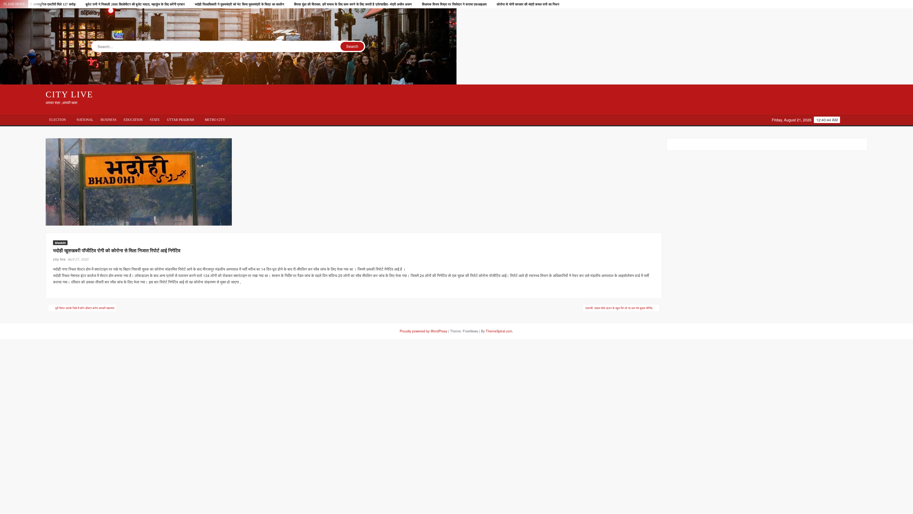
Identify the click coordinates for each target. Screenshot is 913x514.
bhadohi (60, 243)
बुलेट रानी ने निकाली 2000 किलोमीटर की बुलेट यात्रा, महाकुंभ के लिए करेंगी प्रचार (135, 4)
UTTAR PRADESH (180, 120)
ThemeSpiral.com (499, 331)
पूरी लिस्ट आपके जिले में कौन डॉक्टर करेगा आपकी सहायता (84, 308)
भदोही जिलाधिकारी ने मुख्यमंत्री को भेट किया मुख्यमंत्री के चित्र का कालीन (239, 4)
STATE (155, 120)
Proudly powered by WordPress (423, 331)
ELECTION (57, 120)
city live (59, 259)
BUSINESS (109, 120)
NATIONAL (85, 120)
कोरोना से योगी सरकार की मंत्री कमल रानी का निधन (528, 4)
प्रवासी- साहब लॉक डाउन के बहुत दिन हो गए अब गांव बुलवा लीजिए (618, 308)
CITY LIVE (69, 94)
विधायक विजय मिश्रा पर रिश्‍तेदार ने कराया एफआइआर (454, 4)
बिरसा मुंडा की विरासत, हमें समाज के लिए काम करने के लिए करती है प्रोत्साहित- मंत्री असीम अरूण (353, 4)
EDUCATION (133, 120)
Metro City (215, 120)
